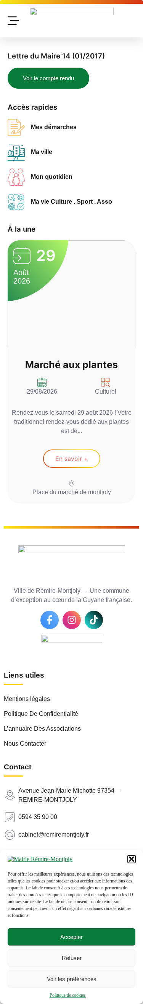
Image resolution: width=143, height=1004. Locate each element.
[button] (131, 859)
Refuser (72, 958)
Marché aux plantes (71, 364)
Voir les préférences (71, 979)
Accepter (71, 937)
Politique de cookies (68, 995)
